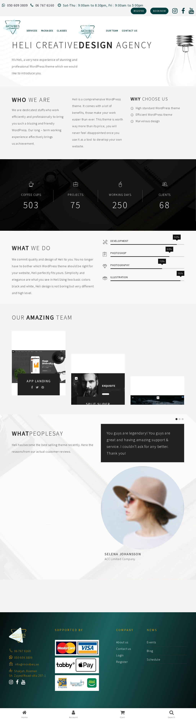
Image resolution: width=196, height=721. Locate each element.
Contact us (123, 649)
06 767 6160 (44, 5)
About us (122, 642)
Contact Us (129, 30)
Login (120, 655)
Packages (47, 30)
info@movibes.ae (27, 664)
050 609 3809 (17, 5)
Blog (150, 651)
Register (139, 10)
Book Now (159, 10)
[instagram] (175, 12)
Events (151, 642)
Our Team (112, 30)
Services (32, 30)
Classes (62, 30)
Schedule (153, 659)
